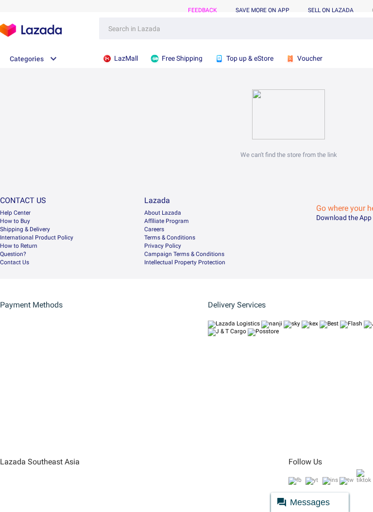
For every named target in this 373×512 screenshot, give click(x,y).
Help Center (15, 212)
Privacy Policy (162, 245)
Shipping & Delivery (25, 229)
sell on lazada (331, 10)
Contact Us (14, 262)
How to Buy (15, 221)
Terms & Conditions (169, 237)
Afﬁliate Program (166, 221)
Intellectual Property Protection (184, 262)
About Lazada (162, 212)
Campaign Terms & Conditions (184, 254)
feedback (202, 10)
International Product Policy (36, 237)
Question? (13, 254)
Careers (154, 229)
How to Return (18, 245)
